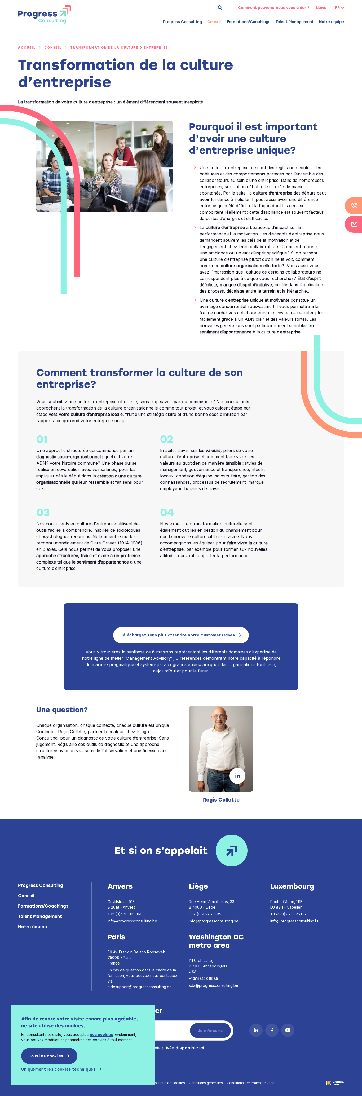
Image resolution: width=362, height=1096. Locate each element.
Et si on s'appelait (161, 850)
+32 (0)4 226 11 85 (205, 914)
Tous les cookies (46, 1056)
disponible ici (189, 1047)
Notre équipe (331, 22)
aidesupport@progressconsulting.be (140, 986)
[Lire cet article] (221, 749)
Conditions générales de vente (251, 1083)
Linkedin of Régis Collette (237, 776)
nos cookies (101, 1034)
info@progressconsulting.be (132, 921)
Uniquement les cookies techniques (58, 1069)
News (321, 8)
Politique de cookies (169, 1083)
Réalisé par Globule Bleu (335, 1083)
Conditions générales (206, 1083)
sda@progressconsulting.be (213, 985)
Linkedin (256, 1030)
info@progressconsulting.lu (294, 921)
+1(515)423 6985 (203, 978)
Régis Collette (221, 800)
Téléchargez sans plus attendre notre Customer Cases (178, 635)
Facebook (272, 1030)
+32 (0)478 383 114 (125, 914)
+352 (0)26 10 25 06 (288, 914)
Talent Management (40, 916)
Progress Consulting (44, 14)
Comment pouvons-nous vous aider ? (273, 8)
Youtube (287, 1030)
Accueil (27, 47)
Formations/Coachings (43, 906)
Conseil (53, 47)
